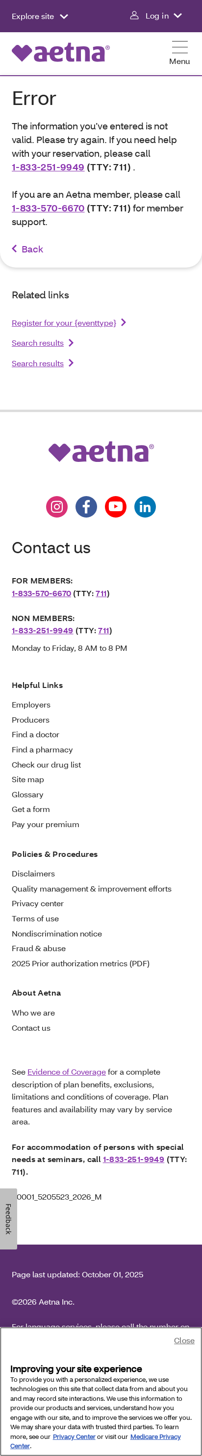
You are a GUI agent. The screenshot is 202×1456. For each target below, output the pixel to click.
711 (101, 593)
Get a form (31, 809)
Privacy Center (74, 1436)
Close (184, 1340)
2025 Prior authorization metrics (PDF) (81, 963)
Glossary (28, 794)
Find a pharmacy (42, 749)
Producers (31, 719)
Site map (28, 779)
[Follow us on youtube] (115, 507)
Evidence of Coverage (66, 1071)
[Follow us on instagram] (57, 507)
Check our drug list (46, 764)
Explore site (34, 16)
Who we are (33, 1012)
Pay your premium (45, 824)
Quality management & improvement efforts (92, 888)
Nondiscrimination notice (57, 933)
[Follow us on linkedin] (145, 507)
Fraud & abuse (39, 948)
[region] (101, 1391)
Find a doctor (35, 734)
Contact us (31, 1027)
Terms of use (35, 918)
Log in (157, 15)
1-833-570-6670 (48, 208)
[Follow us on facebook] (86, 507)
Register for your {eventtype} (64, 322)
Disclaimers (33, 873)
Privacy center (38, 903)
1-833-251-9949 (48, 167)
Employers (31, 704)
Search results (38, 342)
